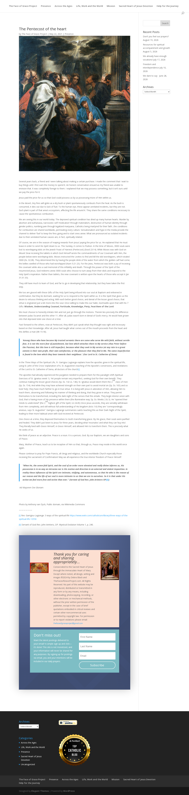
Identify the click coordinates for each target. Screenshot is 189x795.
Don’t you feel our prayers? (156, 36)
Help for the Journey (168, 6)
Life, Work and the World (89, 6)
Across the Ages (63, 6)
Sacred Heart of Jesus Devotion (136, 6)
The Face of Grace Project (23, 6)
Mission (111, 6)
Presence (46, 6)
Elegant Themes (40, 791)
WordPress (69, 791)
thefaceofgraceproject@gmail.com (68, 623)
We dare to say (151, 75)
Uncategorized (28, 764)
